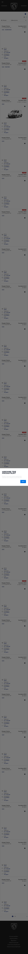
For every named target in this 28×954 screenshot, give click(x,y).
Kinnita (23, 481)
